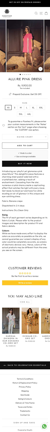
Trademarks (25, 411)
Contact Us (25, 415)
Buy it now (25, 164)
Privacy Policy (25, 387)
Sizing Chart (25, 137)
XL (33, 107)
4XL (29, 114)
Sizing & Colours (25, 399)
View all (25, 302)
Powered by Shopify (25, 430)
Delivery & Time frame (25, 403)
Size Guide (25, 395)
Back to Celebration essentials (26, 365)
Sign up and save (24, 423)
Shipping (25, 391)
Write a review (25, 283)
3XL (21, 114)
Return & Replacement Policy (25, 383)
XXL (41, 107)
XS (8, 107)
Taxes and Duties (25, 407)
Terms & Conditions (25, 379)
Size (25, 103)
